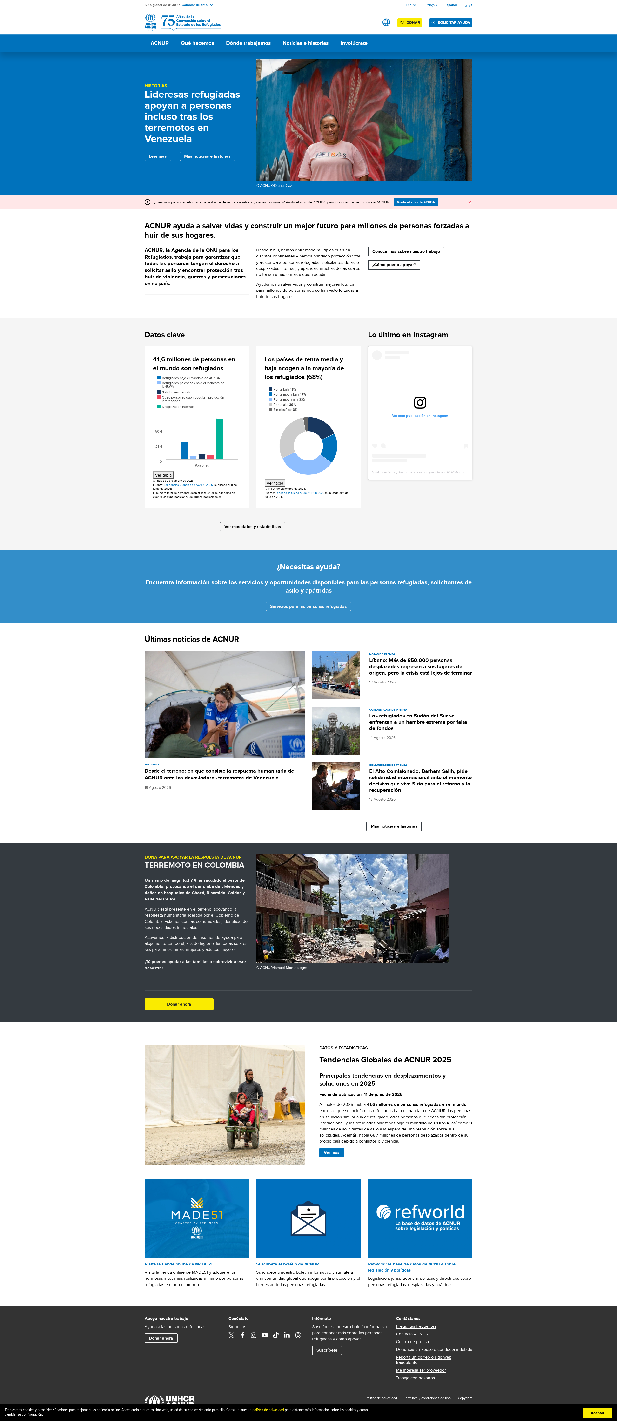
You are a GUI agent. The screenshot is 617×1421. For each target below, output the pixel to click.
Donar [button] (413, 22)
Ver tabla (163, 475)
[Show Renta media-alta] (287, 399)
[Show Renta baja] (282, 389)
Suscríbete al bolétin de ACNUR (287, 1264)
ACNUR (160, 43)
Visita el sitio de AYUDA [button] (416, 202)
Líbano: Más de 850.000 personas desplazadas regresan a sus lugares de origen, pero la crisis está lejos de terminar (420, 666)
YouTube (265, 1335)
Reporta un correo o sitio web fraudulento (423, 1359)
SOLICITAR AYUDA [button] (454, 22)
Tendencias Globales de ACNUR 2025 (188, 485)
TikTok (276, 1335)
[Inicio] (178, 22)
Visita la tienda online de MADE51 (178, 1264)
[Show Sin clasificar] (283, 409)
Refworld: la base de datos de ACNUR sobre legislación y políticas (412, 1267)
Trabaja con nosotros (415, 1377)
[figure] (197, 427)
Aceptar (597, 1413)
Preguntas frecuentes (416, 1326)
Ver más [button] (332, 1152)
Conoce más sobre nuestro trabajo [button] (406, 251)
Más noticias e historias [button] (207, 156)
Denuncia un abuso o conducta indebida (434, 1349)
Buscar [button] (371, 22)
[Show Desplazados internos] (175, 406)
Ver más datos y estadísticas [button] (252, 526)
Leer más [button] (158, 156)
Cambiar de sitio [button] (195, 4)
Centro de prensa (412, 1341)
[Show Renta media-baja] (287, 394)
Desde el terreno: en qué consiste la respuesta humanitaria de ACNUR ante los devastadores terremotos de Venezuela (219, 774)
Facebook (243, 1335)
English (411, 4)
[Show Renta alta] (282, 404)
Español (451, 4)
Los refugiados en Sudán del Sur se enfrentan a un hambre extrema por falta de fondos (418, 722)
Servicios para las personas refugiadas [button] (308, 606)
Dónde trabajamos (248, 43)
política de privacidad (268, 1410)
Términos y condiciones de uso (427, 1397)
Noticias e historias (306, 43)
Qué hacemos (197, 43)
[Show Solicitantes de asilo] (174, 392)
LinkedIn (287, 1335)
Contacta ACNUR (412, 1334)
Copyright (465, 1397)
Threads (298, 1335)
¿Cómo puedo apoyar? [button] (394, 265)
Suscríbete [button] (326, 1350)
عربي (468, 4)
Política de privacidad (381, 1397)
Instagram (254, 1335)
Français (430, 4)
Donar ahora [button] (179, 1004)
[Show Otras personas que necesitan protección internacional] (190, 399)
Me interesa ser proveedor (421, 1370)
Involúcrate (354, 43)
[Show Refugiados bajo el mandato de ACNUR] (188, 377)
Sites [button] (386, 22)
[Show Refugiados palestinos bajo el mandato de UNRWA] (190, 384)
